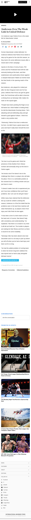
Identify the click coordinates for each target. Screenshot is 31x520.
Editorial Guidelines (23, 270)
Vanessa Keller (6, 41)
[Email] (18, 46)
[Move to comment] (21, 46)
